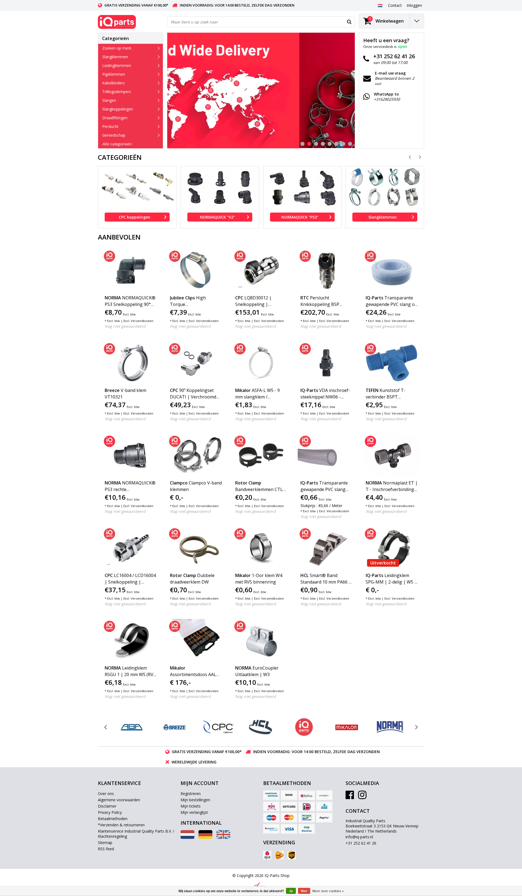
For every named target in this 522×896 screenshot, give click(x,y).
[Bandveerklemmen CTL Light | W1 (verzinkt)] (261, 455)
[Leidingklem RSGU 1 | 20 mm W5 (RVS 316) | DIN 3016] (130, 640)
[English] (223, 837)
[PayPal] (324, 818)
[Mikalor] (347, 727)
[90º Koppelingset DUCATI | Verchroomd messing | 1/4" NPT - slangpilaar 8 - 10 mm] (196, 362)
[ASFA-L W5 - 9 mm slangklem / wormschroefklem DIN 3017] (261, 362)
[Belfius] (307, 795)
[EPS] (271, 806)
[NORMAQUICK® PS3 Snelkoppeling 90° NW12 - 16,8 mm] (130, 270)
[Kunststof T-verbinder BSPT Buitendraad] (391, 362)
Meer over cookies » (328, 891)
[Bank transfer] (289, 795)
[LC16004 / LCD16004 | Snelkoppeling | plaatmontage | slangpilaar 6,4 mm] (130, 547)
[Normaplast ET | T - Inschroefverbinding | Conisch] (391, 455)
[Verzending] (267, 855)
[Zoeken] (349, 22)
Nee (304, 891)
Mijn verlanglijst (194, 812)
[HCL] (261, 727)
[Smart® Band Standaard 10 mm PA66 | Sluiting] (326, 547)
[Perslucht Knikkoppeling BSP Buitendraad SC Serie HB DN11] (326, 270)
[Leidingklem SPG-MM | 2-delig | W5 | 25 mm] (391, 547)
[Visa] (289, 829)
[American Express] (271, 795)
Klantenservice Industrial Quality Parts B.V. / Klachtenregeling (136, 834)
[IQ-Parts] (304, 727)
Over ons (106, 793)
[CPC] (218, 727)
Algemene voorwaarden (119, 799)
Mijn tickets (191, 806)
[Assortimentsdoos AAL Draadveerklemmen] (196, 640)
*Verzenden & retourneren (121, 824)
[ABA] (132, 727)
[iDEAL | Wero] (307, 806)
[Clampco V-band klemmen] (196, 455)
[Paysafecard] (271, 829)
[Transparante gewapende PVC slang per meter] (326, 455)
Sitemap (105, 842)
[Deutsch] (205, 837)
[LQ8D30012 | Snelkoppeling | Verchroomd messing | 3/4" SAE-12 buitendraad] (261, 270)
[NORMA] (390, 727)
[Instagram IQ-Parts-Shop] (362, 796)
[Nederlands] (379, 5)
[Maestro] (271, 818)
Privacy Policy (110, 812)
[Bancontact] (307, 818)
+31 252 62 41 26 (361, 843)
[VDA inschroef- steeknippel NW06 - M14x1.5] (326, 362)
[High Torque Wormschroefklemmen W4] (196, 270)
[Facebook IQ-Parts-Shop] (350, 796)
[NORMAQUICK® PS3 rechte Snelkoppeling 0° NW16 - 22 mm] (130, 455)
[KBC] (324, 806)
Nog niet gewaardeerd (125, 326)
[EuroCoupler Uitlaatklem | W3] (261, 640)
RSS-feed (106, 848)
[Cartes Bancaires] (324, 795)
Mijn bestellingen (195, 799)
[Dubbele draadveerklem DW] (196, 547)
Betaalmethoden (113, 818)
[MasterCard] (289, 818)
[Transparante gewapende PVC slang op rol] (391, 270)
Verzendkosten (142, 321)
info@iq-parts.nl (359, 836)
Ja (291, 891)
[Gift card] (289, 806)
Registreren (191, 793)
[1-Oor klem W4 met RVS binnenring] (261, 547)
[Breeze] (175, 727)
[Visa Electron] (307, 829)
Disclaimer (107, 806)
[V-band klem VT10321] (130, 362)
